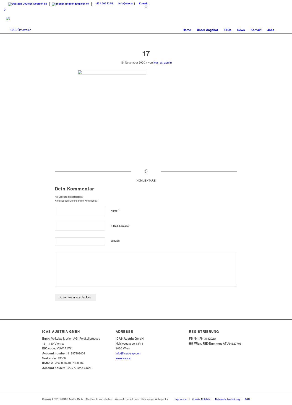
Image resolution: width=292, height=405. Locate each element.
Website (115, 241)
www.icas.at (123, 358)
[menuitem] (187, 30)
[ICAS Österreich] (18, 30)
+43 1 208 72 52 (104, 3)
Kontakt (144, 3)
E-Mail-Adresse (120, 225)
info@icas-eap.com (128, 353)
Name (115, 210)
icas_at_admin (163, 62)
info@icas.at (125, 3)
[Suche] (281, 30)
